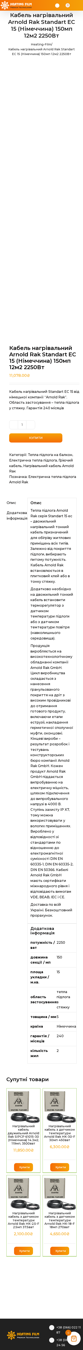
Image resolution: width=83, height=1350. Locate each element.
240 (60, 1036)
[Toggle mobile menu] (79, 5)
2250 (61, 943)
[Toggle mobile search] (73, 5)
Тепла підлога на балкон (50, 455)
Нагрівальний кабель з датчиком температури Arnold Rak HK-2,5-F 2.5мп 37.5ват (23, 1220)
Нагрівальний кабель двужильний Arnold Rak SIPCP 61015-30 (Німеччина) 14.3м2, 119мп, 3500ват (23, 1134)
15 (58, 972)
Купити (36, 438)
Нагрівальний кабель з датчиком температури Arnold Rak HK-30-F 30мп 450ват (59, 1133)
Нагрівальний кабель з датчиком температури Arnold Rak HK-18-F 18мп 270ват (59, 1220)
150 (59, 957)
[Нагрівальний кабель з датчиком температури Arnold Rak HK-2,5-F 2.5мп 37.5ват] (23, 1192)
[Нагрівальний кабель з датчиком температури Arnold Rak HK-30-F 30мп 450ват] (59, 1106)
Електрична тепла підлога (33, 460)
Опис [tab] (11, 503)
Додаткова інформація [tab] (16, 515)
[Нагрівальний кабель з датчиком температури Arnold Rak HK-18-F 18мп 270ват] (59, 1192)
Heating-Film (41, 44)
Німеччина (66, 1026)
